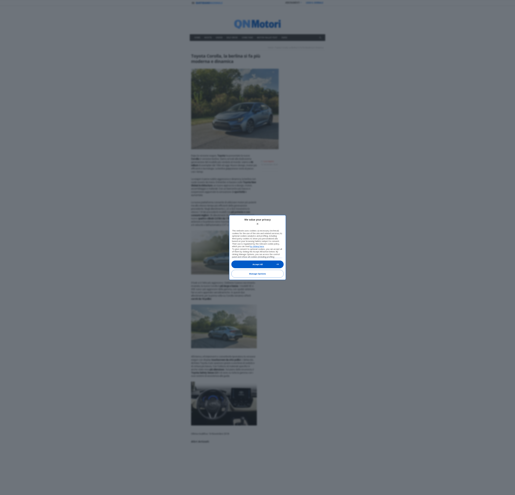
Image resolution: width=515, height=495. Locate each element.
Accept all (258, 264)
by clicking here (257, 246)
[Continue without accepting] (257, 224)
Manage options (257, 273)
